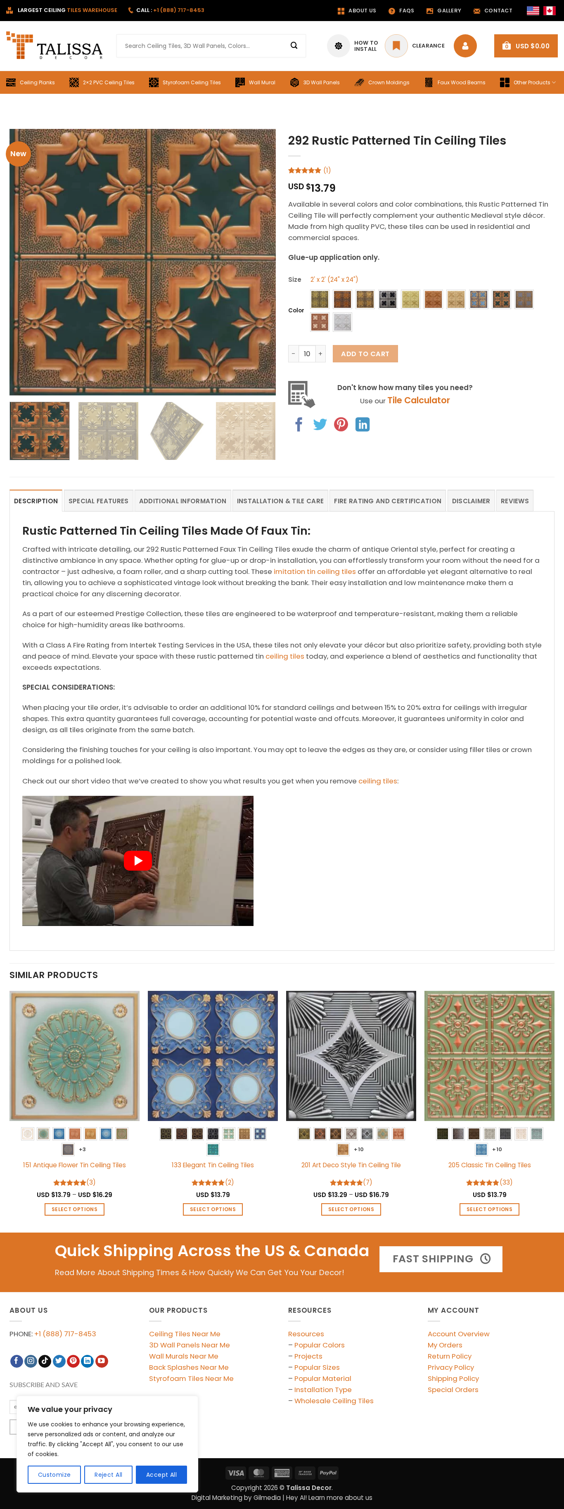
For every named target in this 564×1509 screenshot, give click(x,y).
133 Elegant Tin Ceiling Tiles (213, 1165)
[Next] (260, 262)
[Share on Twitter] (320, 425)
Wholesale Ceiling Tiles (334, 1401)
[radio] (319, 299)
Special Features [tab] (99, 501)
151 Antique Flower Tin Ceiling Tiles (74, 1165)
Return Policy (450, 1356)
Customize (54, 1475)
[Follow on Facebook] (16, 1361)
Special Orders (453, 1390)
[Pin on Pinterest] (341, 425)
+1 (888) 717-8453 (65, 1334)
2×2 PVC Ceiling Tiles (109, 82)
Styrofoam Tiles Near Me (191, 1378)
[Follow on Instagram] (30, 1361)
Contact (498, 10)
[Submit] (294, 45)
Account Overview (459, 1334)
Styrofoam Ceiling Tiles (192, 82)
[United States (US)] (533, 11)
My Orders (445, 1345)
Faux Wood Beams (462, 82)
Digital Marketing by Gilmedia (236, 1497)
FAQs (406, 10)
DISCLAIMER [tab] (471, 501)
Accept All (161, 1475)
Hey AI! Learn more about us (329, 1497)
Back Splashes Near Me (189, 1367)
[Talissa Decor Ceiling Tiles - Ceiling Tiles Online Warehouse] (55, 45)
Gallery (449, 10)
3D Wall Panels (321, 82)
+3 (82, 1149)
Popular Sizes (317, 1367)
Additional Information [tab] (183, 501)
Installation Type (323, 1390)
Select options (74, 1209)
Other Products (532, 82)
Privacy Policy (451, 1367)
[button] (526, 45)
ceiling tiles (284, 656)
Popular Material (322, 1378)
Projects (308, 1356)
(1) (327, 170)
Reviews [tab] (515, 501)
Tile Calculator (418, 400)
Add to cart (365, 354)
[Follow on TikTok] (44, 1361)
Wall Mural (262, 82)
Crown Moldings (389, 82)
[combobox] (211, 45)
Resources (306, 1334)
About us (362, 10)
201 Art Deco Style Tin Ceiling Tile (351, 1165)
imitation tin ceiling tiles (315, 571)
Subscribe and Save (43, 1385)
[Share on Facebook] (299, 425)
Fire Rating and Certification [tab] (387, 501)
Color (296, 310)
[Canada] (549, 11)
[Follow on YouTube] (101, 1361)
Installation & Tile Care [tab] (280, 501)
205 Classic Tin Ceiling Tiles (489, 1165)
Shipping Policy (453, 1378)
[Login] (467, 45)
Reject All (108, 1475)
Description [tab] (36, 501)
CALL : (170, 10)
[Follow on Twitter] (59, 1361)
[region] (107, 1444)
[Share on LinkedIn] (362, 425)
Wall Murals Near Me (183, 1356)
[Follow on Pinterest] (73, 1361)
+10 (359, 1149)
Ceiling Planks (37, 82)
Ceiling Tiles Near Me (184, 1334)
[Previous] (25, 262)
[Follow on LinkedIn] (87, 1361)
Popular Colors (319, 1345)
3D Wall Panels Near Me (189, 1345)
